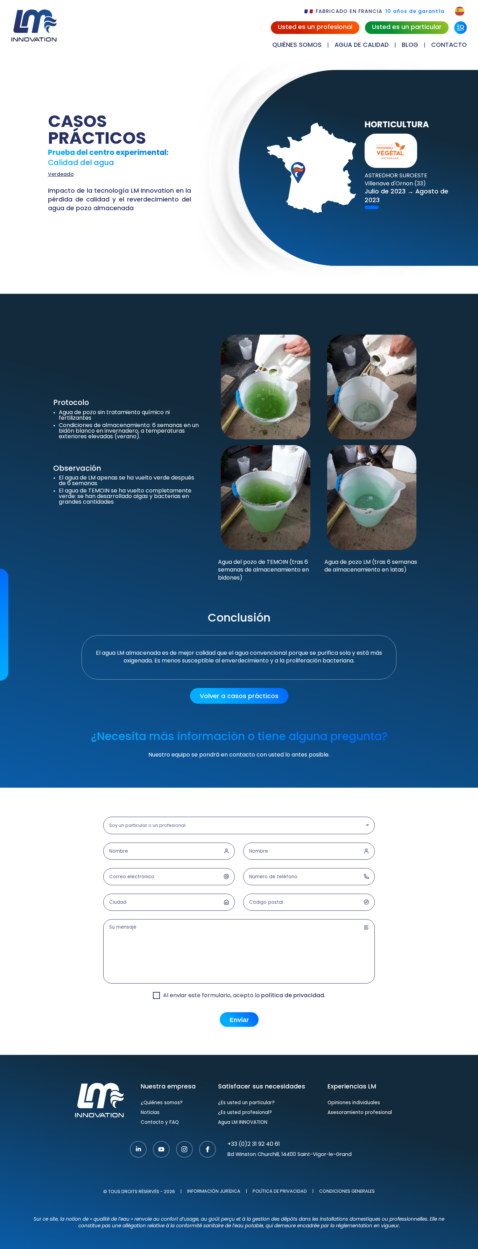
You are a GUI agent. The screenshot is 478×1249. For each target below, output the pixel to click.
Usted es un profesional (315, 27)
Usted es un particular (407, 27)
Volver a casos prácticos (239, 697)
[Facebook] (207, 1150)
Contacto (449, 45)
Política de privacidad (280, 1192)
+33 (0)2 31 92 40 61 (253, 1144)
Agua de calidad (362, 45)
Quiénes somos (297, 45)
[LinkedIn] (138, 1150)
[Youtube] (161, 1150)
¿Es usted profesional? (245, 1112)
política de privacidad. (293, 996)
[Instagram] (184, 1150)
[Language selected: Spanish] (459, 11)
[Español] (459, 11)
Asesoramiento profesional (360, 1112)
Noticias (150, 1112)
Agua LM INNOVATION (242, 1122)
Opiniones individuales (354, 1103)
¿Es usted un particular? (246, 1103)
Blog (410, 45)
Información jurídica (213, 1192)
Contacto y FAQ (160, 1122)
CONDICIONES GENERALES (347, 1192)
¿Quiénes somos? (162, 1103)
